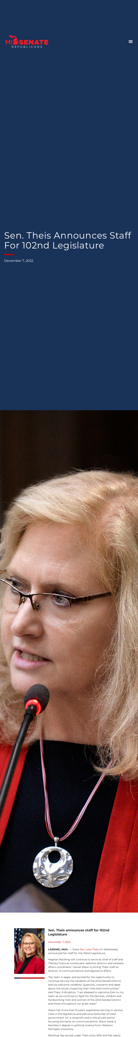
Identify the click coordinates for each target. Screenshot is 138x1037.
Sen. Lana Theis (89, 949)
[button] (130, 41)
